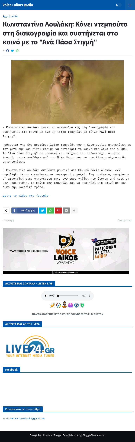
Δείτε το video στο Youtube (25, 195)
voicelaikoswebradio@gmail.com (27, 418)
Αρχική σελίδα (10, 16)
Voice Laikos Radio (18, 5)
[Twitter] (12, 50)
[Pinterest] (58, 210)
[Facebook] (7, 50)
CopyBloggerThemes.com (91, 435)
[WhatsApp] (17, 50)
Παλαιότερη (124, 220)
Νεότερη (9, 220)
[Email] (66, 210)
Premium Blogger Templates (59, 435)
